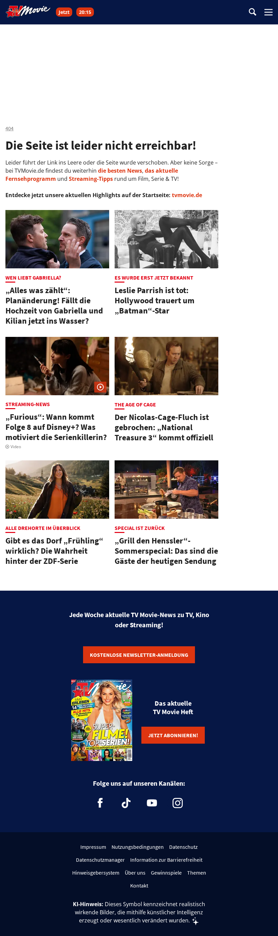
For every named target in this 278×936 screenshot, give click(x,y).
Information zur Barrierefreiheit (166, 859)
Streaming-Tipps (91, 179)
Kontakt (139, 885)
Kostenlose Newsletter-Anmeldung (139, 654)
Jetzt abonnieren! (173, 735)
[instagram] (177, 803)
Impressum (93, 846)
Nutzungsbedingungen (138, 846)
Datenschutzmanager (100, 859)
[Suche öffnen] (252, 12)
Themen (196, 872)
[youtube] (152, 803)
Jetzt (64, 12)
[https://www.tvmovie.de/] (28, 11)
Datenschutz (183, 846)
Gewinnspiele (166, 872)
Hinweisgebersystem (95, 872)
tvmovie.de (187, 195)
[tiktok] (126, 803)
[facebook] (100, 803)
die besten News (120, 170)
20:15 (85, 12)
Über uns (135, 872)
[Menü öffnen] (268, 12)
